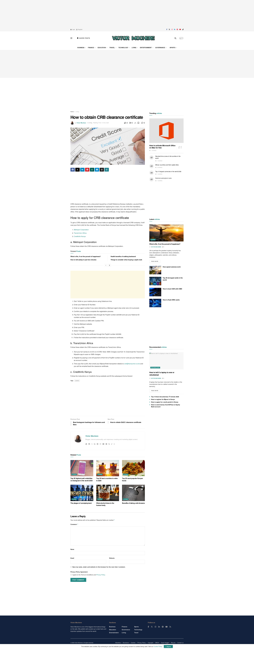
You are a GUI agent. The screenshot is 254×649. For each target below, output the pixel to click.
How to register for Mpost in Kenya (163, 399)
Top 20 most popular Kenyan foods (132, 479)
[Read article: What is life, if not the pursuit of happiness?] (166, 233)
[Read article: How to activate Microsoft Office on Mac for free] (166, 130)
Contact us (180, 643)
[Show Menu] (71, 38)
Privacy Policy (100, 575)
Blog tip (173, 643)
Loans (77, 380)
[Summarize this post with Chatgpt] (102, 170)
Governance (160, 48)
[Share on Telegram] (97, 170)
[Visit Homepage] (133, 38)
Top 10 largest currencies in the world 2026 (168, 171)
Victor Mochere (81, 123)
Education (102, 48)
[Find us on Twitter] (169, 29)
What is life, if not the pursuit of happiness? (85, 256)
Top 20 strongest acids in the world (173, 279)
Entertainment (146, 48)
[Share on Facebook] (72, 170)
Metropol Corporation (81, 229)
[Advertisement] (127, 14)
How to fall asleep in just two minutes (83, 260)
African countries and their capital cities (167, 165)
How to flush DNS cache (171, 300)
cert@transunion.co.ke (132, 363)
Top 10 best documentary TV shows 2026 (165, 397)
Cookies (133, 643)
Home (72, 111)
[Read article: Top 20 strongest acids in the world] (155, 281)
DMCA (157, 643)
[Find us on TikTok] (183, 29)
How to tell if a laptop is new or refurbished (161, 373)
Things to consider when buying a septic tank (126, 260)
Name (72, 549)
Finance (91, 48)
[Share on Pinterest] (87, 170)
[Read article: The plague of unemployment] (81, 493)
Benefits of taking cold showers (133, 503)
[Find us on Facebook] (166, 29)
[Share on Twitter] (77, 170)
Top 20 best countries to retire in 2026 (107, 479)
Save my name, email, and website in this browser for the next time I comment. (98, 567)
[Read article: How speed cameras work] (155, 270)
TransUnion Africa (80, 233)
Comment (74, 524)
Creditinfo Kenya (80, 236)
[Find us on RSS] (170, 627)
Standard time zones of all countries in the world (167, 157)
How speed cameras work (172, 267)
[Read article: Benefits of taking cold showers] (133, 493)
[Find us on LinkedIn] (174, 29)
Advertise (118, 643)
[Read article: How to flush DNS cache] (155, 303)
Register (80, 29)
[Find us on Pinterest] (177, 29)
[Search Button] (175, 38)
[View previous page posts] (105, 265)
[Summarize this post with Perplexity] (106, 170)
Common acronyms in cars (163, 178)
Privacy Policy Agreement (79, 572)
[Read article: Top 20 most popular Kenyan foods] (133, 468)
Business (80, 48)
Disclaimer (126, 643)
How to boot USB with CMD (172, 289)
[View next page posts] (109, 265)
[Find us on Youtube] (180, 29)
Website (112, 558)
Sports (172, 48)
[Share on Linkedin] (82, 170)
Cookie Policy (158, 646)
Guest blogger (165, 643)
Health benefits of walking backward (123, 256)
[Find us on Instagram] (172, 29)
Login (73, 29)
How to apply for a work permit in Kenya (164, 402)
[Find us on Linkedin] (159, 627)
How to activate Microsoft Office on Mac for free (162, 146)
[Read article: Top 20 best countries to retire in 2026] (107, 468)
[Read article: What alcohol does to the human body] (107, 493)
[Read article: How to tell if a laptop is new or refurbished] (166, 360)
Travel (112, 48)
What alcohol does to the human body (105, 504)
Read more (155, 261)
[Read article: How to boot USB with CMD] (155, 292)
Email (72, 558)
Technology (123, 48)
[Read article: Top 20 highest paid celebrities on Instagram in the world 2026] (81, 468)
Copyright (150, 643)
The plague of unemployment (81, 503)
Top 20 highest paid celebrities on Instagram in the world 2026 (81, 479)
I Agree (168, 646)
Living (134, 48)
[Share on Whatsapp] (92, 170)
